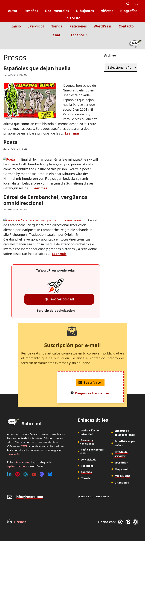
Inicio (16, 26)
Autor (13, 11)
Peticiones (78, 26)
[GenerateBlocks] (128, 522)
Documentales (57, 11)
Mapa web (122, 469)
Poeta (10, 142)
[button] (136, 3)
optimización (16, 466)
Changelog (122, 482)
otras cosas (21, 462)
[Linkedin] (9, 474)
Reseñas (31, 11)
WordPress (103, 26)
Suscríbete (92, 382)
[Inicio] (135, 44)
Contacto (126, 26)
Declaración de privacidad (89, 432)
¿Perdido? (36, 26)
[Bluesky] (50, 474)
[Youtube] (33, 474)
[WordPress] (25, 474)
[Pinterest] (17, 474)
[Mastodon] (42, 474)
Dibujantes (85, 11)
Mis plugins (122, 476)
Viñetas (107, 11)
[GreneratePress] (121, 522)
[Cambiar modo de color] (127, 3)
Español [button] (77, 35)
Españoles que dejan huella (37, 68)
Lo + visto (72, 18)
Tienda (56, 26)
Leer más (72, 133)
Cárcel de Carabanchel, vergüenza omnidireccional (45, 200)
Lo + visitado (88, 459)
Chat (56, 35)
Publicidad (87, 465)
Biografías (128, 11)
